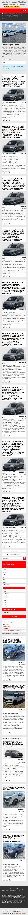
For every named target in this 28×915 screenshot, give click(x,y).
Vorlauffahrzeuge (8, 564)
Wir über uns (6, 620)
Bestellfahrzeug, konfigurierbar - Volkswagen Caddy (14, 97)
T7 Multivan (6, 598)
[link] (3, 120)
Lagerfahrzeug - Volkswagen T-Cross (14, 857)
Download (5, 628)
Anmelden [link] (14, 616)
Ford (4, 574)
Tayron (5, 604)
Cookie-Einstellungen (14, 890)
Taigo (5, 602)
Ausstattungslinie (6, 59)
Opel (4, 577)
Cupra (4, 569)
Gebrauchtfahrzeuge (9, 609)
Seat (4, 579)
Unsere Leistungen (8, 622)
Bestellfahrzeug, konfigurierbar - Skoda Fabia (14, 759)
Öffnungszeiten (7, 624)
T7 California (6, 597)
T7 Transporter (7, 600)
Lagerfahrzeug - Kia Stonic (14, 658)
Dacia (4, 572)
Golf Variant (6, 593)
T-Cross (5, 595)
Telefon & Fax (6, 626)
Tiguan (5, 606)
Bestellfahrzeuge (8, 567)
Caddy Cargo (6, 589)
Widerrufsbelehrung (17, 889)
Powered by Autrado (21, 913)
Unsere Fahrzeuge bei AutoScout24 (12, 630)
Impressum (5, 889)
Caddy (5, 587)
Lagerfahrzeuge (7, 562)
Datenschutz (5, 890)
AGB (10, 889)
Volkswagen (6, 584)
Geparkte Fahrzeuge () (15, 554)
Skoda (4, 582)
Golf (5, 591)
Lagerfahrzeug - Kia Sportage (14, 807)
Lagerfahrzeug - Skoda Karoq (14, 709)
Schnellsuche (14, 551)
